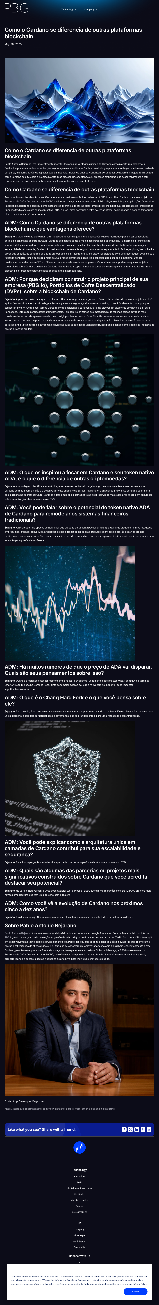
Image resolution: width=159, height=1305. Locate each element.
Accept (135, 1291)
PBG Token (79, 1176)
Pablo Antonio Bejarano (18, 933)
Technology (67, 9)
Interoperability (79, 1212)
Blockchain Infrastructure (79, 1188)
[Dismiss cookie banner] (146, 1270)
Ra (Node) (79, 1194)
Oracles (79, 1206)
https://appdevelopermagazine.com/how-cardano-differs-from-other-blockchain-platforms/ (60, 1108)
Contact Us (79, 1247)
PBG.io (8, 937)
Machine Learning (80, 1200)
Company (89, 9)
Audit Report (79, 1241)
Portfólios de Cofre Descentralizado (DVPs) (29, 201)
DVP (79, 1182)
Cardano (21, 236)
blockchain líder (14, 214)
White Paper (79, 1235)
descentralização (41, 168)
